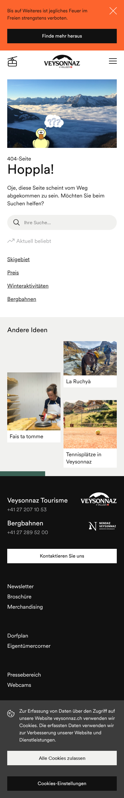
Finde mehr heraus (62, 36)
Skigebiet (18, 259)
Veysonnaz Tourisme (99, 499)
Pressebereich (24, 674)
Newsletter (20, 586)
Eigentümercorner (29, 645)
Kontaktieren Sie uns (62, 556)
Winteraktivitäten (28, 285)
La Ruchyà (78, 381)
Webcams (19, 684)
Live (12, 61)
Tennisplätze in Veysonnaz (83, 458)
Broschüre (19, 596)
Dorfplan (17, 635)
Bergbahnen (21, 298)
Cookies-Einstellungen (62, 784)
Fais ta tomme (26, 436)
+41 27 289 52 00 (27, 532)
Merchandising (25, 606)
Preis (13, 272)
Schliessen (113, 10)
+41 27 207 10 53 (27, 509)
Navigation (113, 61)
